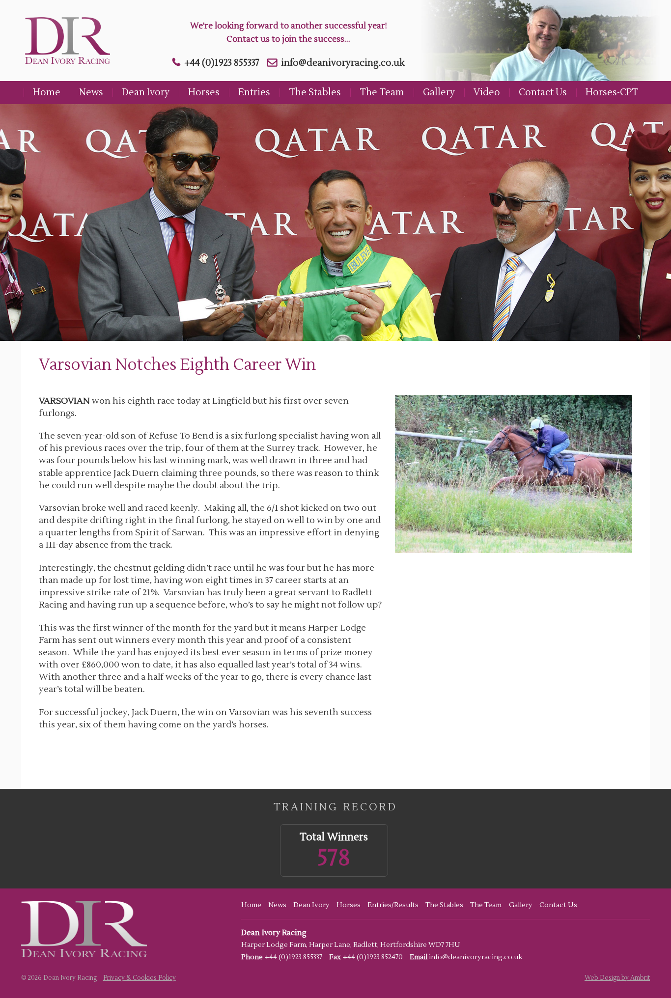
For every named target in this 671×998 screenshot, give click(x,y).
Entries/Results (393, 905)
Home (46, 92)
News (91, 92)
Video (487, 92)
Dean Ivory (145, 92)
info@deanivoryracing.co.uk (343, 63)
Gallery (439, 92)
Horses (204, 92)
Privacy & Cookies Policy (139, 978)
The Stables (315, 92)
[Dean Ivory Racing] (65, 40)
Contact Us (543, 92)
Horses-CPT (612, 92)
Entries (254, 92)
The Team (382, 92)
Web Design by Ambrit (617, 978)
